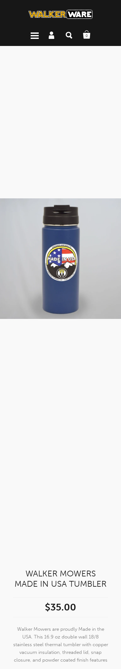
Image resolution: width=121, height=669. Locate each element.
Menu (34, 35)
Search (69, 35)
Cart (87, 35)
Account (52, 35)
